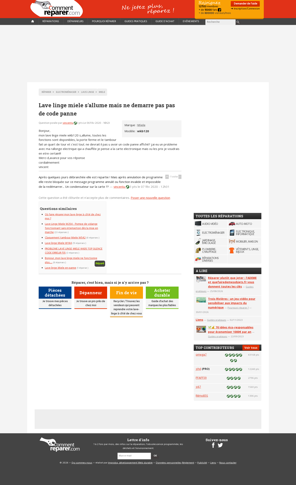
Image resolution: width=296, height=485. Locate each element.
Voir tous (250, 348)
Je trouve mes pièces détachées (55, 303)
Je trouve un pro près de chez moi (90, 303)
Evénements (191, 21)
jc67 (198, 387)
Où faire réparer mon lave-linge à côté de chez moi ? (73, 217)
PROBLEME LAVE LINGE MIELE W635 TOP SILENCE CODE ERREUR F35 (73, 251)
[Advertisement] (148, 53)
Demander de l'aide (245, 4)
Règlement (188, 463)
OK (155, 456)
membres (208, 6)
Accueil (58, 8)
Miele (141, 125)
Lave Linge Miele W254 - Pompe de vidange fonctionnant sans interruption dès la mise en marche (71, 228)
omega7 (201, 354)
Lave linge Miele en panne (60, 268)
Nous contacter (227, 463)
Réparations (50, 21)
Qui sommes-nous (81, 463)
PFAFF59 (201, 378)
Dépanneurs (75, 21)
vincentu (68, 123)
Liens (199, 320)
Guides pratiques (135, 21)
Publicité (202, 463)
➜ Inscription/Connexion (245, 9)
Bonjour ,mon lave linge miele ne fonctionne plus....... (71, 260)
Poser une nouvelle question (150, 198)
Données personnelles (168, 463)
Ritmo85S (202, 395)
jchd (198, 369)
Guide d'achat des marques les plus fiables (162, 303)
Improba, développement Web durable (130, 463)
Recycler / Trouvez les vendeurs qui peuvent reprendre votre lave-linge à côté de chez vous (126, 307)
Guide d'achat (164, 21)
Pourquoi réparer (104, 21)
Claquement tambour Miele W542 (65, 238)
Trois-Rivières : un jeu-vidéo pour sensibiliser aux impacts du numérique (231, 303)
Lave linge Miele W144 (58, 243)
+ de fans (208, 10)
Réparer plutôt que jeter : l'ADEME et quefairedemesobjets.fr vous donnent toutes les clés (232, 282)
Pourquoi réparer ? (238, 307)
